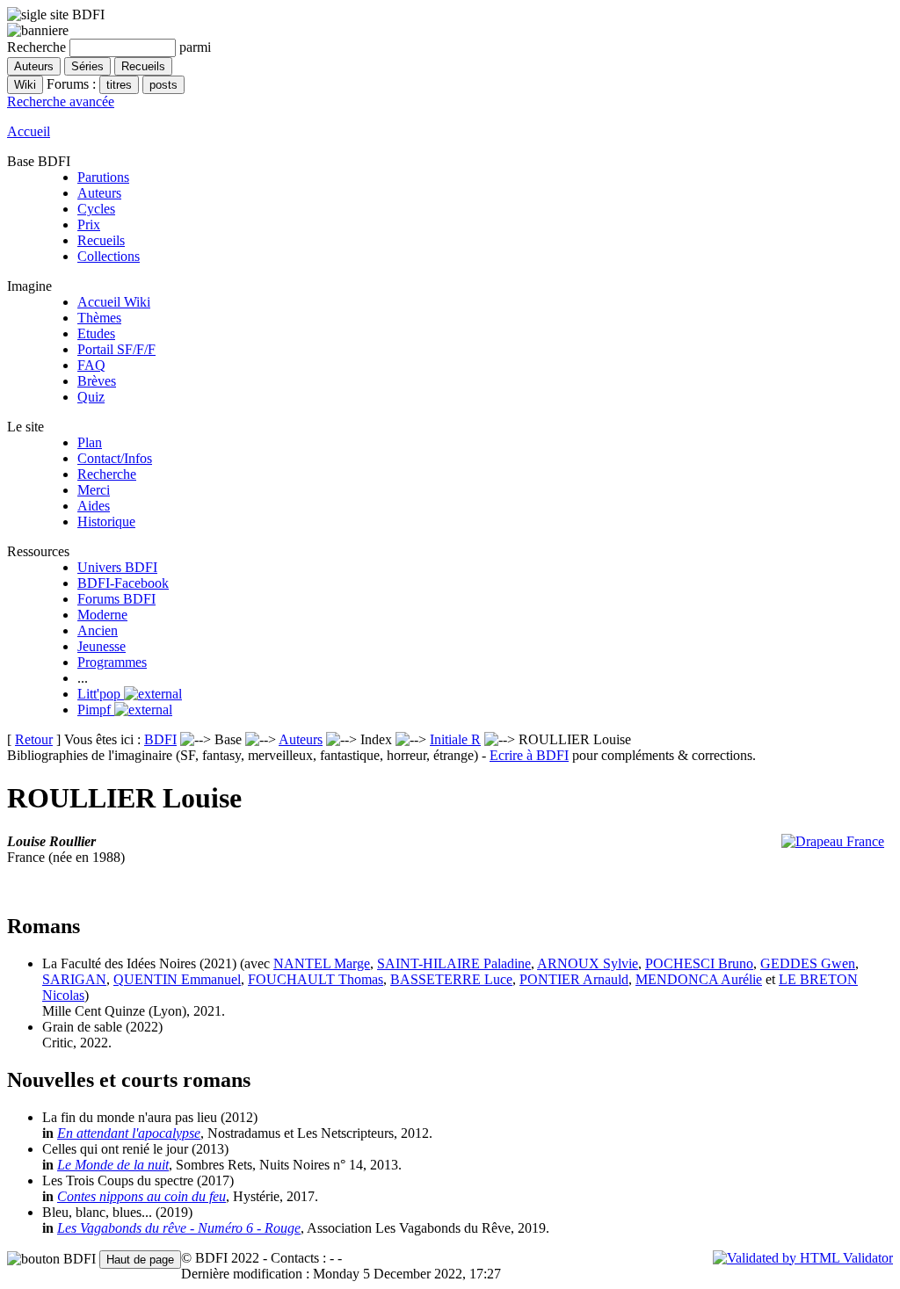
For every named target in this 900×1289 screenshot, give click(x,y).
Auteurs (99, 192)
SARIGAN (74, 979)
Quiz (91, 396)
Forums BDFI (116, 598)
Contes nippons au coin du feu (141, 1196)
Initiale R (455, 739)
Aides (93, 505)
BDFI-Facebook (123, 583)
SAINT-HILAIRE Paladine (454, 963)
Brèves (96, 380)
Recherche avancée (60, 101)
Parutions (103, 177)
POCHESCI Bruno (699, 963)
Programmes (112, 662)
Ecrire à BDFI (529, 755)
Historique (106, 521)
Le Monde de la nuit (113, 1164)
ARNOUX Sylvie (587, 963)
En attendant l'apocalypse (128, 1133)
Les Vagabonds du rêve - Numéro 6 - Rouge (179, 1227)
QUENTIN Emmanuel (177, 979)
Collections (108, 256)
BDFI (160, 739)
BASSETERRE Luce (451, 979)
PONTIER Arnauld (573, 979)
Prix (88, 224)
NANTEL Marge (321, 963)
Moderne (102, 614)
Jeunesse (101, 646)
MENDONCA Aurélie (698, 979)
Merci (93, 489)
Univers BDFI (117, 567)
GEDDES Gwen (807, 963)
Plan (89, 442)
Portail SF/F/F (116, 349)
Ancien (97, 630)
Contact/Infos (114, 458)
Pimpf (95, 709)
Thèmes (99, 317)
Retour (34, 739)
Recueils (101, 240)
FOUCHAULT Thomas (315, 979)
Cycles (96, 208)
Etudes (96, 333)
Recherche (106, 474)
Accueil (28, 131)
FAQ (91, 365)
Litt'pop (100, 693)
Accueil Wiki (113, 301)
